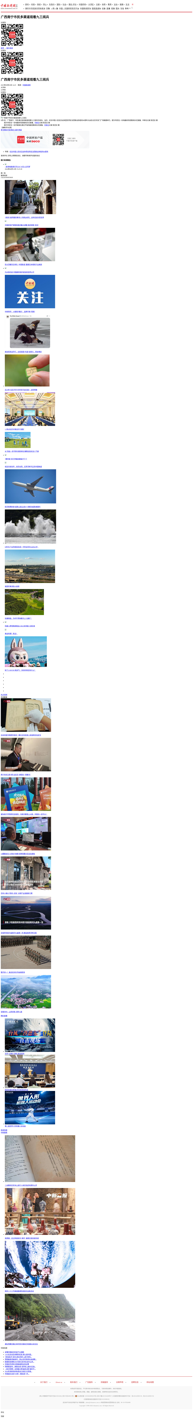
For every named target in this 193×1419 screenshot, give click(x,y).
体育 (104, 5)
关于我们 (43, 1382)
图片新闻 (9, 48)
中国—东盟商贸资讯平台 (69, 9)
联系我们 (73, 1382)
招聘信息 (135, 1382)
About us (58, 1382)
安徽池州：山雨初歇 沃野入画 (11, 1012)
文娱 (98, 5)
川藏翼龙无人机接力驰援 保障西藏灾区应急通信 (18, 854)
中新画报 (4, 1132)
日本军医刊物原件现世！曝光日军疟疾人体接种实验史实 (21, 735)
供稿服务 (104, 1382)
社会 (64, 5)
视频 (113, 9)
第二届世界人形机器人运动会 (15, 1126)
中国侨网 (82, 5)
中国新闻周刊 (85, 9)
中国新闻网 (27, 85)
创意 (103, 9)
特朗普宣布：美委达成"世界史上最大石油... (20, 1366)
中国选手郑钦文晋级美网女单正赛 (17, 1364)
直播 (108, 9)
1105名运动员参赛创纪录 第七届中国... (18, 1354)
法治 (115, 5)
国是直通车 (96, 9)
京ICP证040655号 (68, 1396)
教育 (109, 5)
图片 (117, 9)
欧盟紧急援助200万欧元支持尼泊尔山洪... (19, 1362)
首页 (2, 48)
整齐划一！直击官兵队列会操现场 (13, 972)
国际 (58, 5)
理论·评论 (72, 5)
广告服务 (89, 1382)
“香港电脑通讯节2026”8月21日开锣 (17, 167)
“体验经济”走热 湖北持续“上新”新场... (18, 1357)
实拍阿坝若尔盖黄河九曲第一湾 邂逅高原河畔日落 (19, 933)
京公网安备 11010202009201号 (86, 1396)
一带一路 (54, 9)
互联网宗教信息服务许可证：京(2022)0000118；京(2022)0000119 (133, 1396)
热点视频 (4, 695)
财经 (39, 5)
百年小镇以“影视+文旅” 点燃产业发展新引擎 (16, 893)
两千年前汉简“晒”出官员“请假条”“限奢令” (16, 775)
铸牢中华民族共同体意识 (35, 9)
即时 (27, 5)
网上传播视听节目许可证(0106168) (50, 1396)
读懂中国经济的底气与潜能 (14, 1352)
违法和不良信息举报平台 (70, 1402)
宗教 (48, 9)
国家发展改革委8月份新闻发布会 (16, 1090)
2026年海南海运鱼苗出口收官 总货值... (18, 1371)
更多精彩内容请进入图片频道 (11, 130)
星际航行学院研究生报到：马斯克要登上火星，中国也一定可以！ (24, 814)
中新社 (37, 123)
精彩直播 (4, 1016)
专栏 (122, 9)
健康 (121, 5)
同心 (45, 5)
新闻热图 (4, 1130)
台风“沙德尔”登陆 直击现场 (14, 1054)
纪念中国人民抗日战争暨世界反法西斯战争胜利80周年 (29, 151)
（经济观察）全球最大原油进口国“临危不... (20, 1369)
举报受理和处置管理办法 (108, 1402)
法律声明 (119, 1382)
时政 (33, 5)
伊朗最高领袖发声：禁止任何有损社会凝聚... (21, 1359)
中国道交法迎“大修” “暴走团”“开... (17, 1374)
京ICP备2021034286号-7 (104, 1396)
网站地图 (150, 1382)
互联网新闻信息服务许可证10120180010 (96, 1399)
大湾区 (91, 5)
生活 (127, 5)
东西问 (51, 5)
